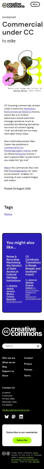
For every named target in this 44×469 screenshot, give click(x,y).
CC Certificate (31, 289)
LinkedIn (21, 417)
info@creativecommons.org (15, 410)
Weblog (8, 214)
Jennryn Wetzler (31, 281)
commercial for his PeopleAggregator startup (17, 149)
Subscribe (22, 440)
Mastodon (14, 417)
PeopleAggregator (18, 170)
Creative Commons (13, 5)
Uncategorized (9, 16)
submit (38, 346)
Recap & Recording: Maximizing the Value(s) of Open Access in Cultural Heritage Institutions (14, 268)
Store (5, 375)
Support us (8, 371)
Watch (7, 167)
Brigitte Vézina (11, 287)
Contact (28, 358)
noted (35, 453)
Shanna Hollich (29, 286)
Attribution (20, 153)
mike (11, 40)
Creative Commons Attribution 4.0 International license (24, 459)
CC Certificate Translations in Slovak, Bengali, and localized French (33, 265)
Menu (35, 4)
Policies (28, 369)
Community (30, 292)
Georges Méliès (20, 91)
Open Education (30, 295)
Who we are (8, 358)
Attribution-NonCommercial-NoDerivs (20, 110)
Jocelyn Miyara (10, 292)
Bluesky (7, 417)
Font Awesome (33, 462)
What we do (8, 362)
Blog (4, 366)
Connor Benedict (11, 298)
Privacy (28, 363)
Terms (27, 375)
